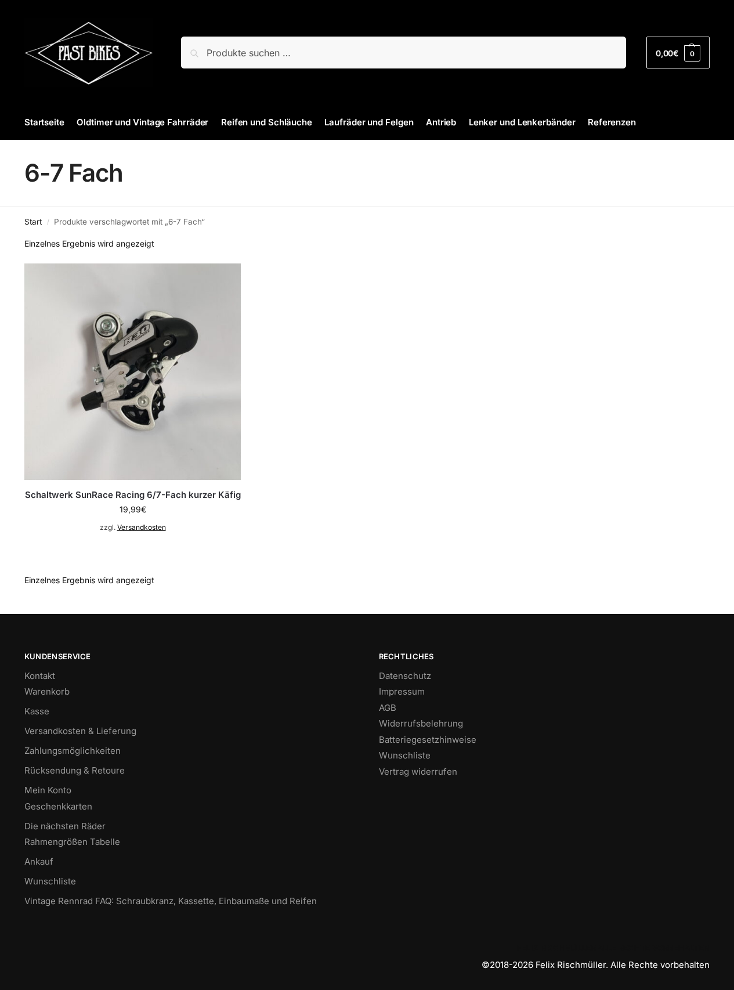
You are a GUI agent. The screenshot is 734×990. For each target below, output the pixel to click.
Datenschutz (405, 675)
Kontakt (39, 675)
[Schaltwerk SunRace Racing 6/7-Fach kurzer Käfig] (132, 371)
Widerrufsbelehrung (421, 723)
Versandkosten (141, 527)
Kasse (36, 711)
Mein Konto (47, 790)
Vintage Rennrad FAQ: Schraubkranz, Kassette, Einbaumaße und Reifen (170, 900)
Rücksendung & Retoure (74, 770)
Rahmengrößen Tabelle (72, 841)
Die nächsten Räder (65, 826)
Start (33, 221)
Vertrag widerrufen (418, 771)
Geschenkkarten (58, 806)
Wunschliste (50, 881)
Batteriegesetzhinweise (427, 739)
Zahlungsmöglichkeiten (72, 750)
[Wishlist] (223, 281)
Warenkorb (47, 691)
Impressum (402, 691)
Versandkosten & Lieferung (80, 730)
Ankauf (38, 861)
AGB (387, 707)
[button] (678, 52)
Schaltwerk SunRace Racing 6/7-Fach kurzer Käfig (133, 494)
